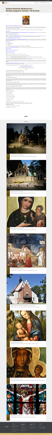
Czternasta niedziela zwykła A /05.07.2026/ (16, 415)
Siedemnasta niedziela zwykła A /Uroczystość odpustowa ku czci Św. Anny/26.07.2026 (22, 305)
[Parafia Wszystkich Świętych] (5, 2)
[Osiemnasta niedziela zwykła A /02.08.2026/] (26, 250)
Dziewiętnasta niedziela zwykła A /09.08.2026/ (16, 228)
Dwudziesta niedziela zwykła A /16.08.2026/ (16, 191)
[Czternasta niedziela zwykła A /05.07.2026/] (26, 399)
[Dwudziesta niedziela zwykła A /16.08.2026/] (26, 175)
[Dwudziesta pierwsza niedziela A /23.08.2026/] (26, 138)
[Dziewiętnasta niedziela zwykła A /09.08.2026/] (26, 212)
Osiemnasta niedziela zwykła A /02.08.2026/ (16, 268)
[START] (34, 2)
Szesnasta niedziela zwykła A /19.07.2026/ (16, 342)
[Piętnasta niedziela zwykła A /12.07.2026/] (26, 362)
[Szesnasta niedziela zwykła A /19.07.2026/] (26, 326)
